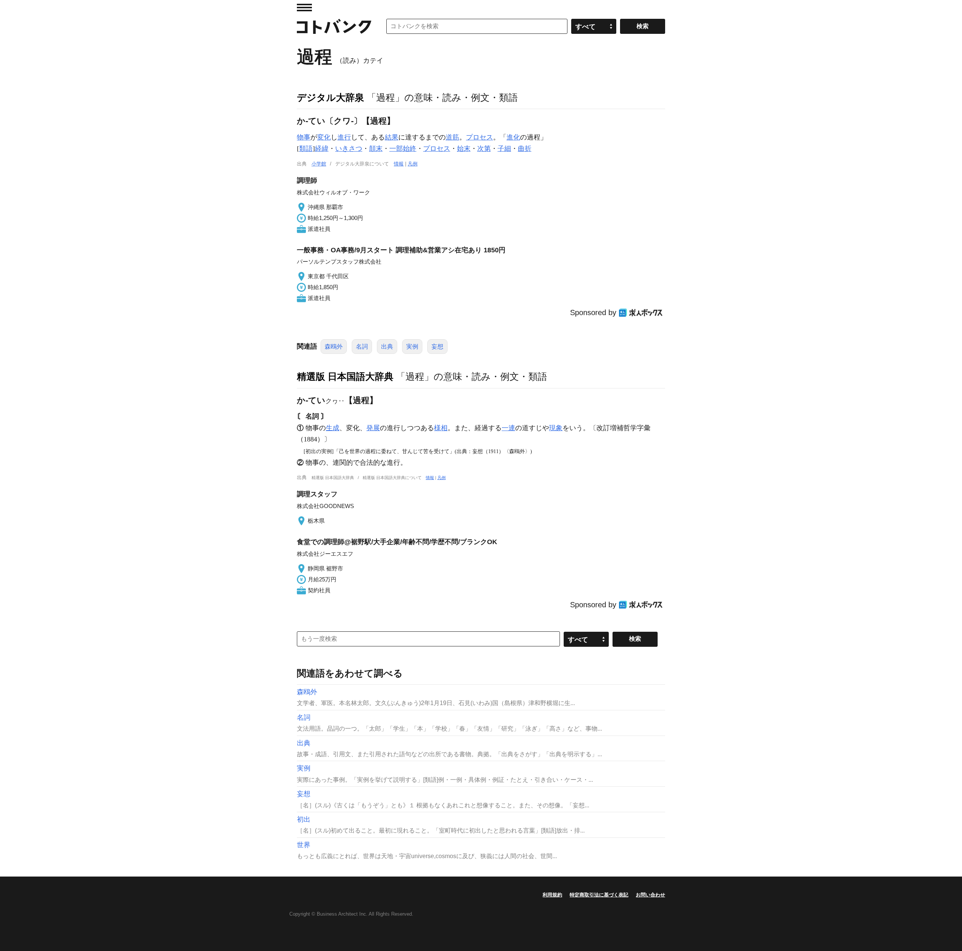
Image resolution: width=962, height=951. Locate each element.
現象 (556, 428)
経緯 (321, 148)
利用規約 (552, 895)
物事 (303, 137)
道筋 (452, 137)
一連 (508, 428)
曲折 (524, 148)
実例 (412, 346)
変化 (324, 137)
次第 (484, 148)
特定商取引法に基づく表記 (599, 895)
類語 (306, 148)
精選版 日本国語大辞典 (345, 376)
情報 (399, 164)
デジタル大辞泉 (330, 97)
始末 (463, 148)
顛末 (376, 148)
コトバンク (334, 26)
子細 (504, 148)
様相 (441, 428)
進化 (513, 137)
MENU (304, 7)
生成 (332, 428)
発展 (373, 428)
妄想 (437, 346)
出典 (387, 346)
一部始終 (402, 148)
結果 (391, 137)
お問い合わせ (650, 895)
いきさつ (348, 148)
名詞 (362, 346)
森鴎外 (334, 346)
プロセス (479, 137)
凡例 (412, 164)
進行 (344, 137)
